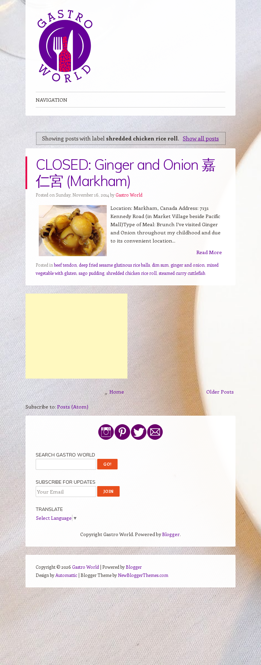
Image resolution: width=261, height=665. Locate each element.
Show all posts (201, 138)
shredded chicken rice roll (131, 273)
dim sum (160, 265)
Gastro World (129, 195)
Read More (209, 252)
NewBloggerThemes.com (143, 575)
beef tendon (65, 265)
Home (116, 391)
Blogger (171, 534)
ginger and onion (188, 265)
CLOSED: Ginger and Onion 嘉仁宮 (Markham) (125, 172)
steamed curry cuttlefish (182, 273)
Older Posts (220, 391)
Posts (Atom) (72, 406)
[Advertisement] (76, 336)
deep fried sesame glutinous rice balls (114, 265)
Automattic (66, 575)
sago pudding (91, 273)
